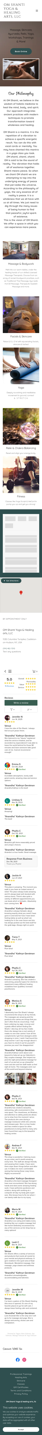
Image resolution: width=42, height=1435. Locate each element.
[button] (37, 10)
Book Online (21, 51)
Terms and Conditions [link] (21, 1390)
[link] (15, 17)
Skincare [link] (21, 1380)
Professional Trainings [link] (21, 1374)
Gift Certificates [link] (21, 1387)
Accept (21, 1429)
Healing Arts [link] (21, 1377)
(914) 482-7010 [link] (9, 648)
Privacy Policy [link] (21, 1394)
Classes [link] (21, 1384)
